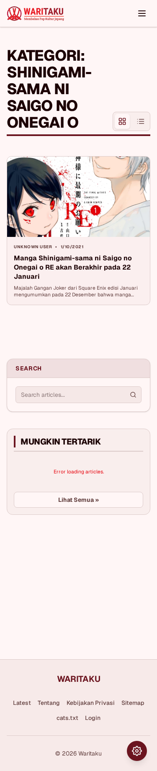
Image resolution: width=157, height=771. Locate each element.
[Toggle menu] (142, 13)
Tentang (49, 703)
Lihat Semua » (78, 500)
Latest (22, 703)
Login (92, 718)
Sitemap (132, 703)
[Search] (133, 394)
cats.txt (67, 718)
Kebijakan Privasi (91, 703)
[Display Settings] (137, 751)
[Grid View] (122, 121)
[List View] (140, 121)
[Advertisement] (69, 584)
